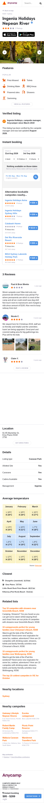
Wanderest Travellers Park (29, 739)
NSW (4, 14)
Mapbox (6, 757)
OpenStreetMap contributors (20, 757)
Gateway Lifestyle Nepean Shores (10, 714)
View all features (22, 104)
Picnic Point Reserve (27, 727)
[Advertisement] (22, 399)
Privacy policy (8, 787)
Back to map (9, 11)
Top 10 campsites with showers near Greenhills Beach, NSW (19, 609)
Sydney (9, 14)
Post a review (22, 368)
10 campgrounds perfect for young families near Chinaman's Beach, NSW (20, 628)
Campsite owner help (11, 783)
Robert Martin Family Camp (8, 727)
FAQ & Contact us (9, 785)
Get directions (22, 443)
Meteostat (38, 565)
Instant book (32, 796)
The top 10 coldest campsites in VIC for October (20, 677)
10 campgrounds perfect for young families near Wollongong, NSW (18, 652)
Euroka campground (28, 714)
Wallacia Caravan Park (10, 739)
